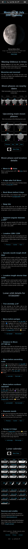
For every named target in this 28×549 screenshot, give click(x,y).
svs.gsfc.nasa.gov (9, 523)
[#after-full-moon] (2, 180)
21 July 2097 (22, 321)
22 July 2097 (4, 390)
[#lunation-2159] (2, 233)
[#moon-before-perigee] (2, 319)
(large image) (14, 54)
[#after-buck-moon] (2, 192)
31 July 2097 (16, 370)
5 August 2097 (4, 399)
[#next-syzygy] (2, 429)
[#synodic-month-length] (2, 253)
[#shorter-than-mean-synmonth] (2, 275)
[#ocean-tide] (2, 204)
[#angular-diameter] (2, 218)
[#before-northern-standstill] (2, 384)
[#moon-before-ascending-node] (2, 359)
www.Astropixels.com (11, 517)
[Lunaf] (10, 2)
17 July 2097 (22, 364)
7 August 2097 (11, 431)
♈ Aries (20, 171)
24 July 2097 (9, 184)
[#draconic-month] (2, 411)
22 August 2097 (16, 196)
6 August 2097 (10, 330)
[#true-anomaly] (2, 304)
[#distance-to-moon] (2, 342)
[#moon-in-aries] (2, 169)
